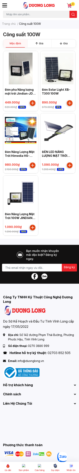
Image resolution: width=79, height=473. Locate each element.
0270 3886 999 (38, 346)
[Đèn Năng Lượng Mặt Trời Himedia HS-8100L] (20, 131)
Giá (41, 43)
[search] (73, 14)
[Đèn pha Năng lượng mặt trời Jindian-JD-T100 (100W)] (20, 68)
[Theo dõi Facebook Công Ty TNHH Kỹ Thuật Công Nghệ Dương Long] (34, 276)
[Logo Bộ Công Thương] (21, 372)
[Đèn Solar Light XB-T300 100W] (58, 68)
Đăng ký (69, 267)
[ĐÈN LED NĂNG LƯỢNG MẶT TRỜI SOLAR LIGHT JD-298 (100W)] (58, 131)
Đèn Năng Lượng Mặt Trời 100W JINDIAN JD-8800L (19, 218)
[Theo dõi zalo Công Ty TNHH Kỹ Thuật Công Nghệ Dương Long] (44, 276)
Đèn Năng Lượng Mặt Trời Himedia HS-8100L (19, 155)
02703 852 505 (59, 353)
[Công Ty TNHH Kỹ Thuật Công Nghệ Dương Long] (39, 5)
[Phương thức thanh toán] (28, 453)
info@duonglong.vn (31, 361)
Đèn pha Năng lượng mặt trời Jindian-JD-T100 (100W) (19, 93)
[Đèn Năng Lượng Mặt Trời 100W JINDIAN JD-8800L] (20, 193)
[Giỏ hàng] (69, 5)
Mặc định (15, 43)
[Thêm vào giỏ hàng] (32, 103)
